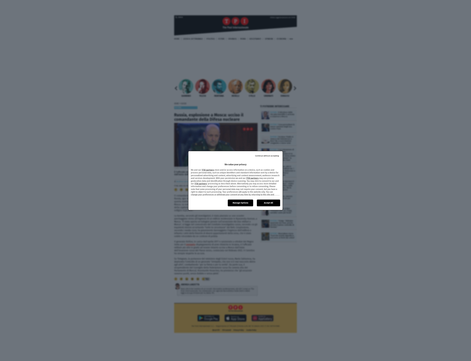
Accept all (268, 203)
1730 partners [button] (208, 170)
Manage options (240, 203)
